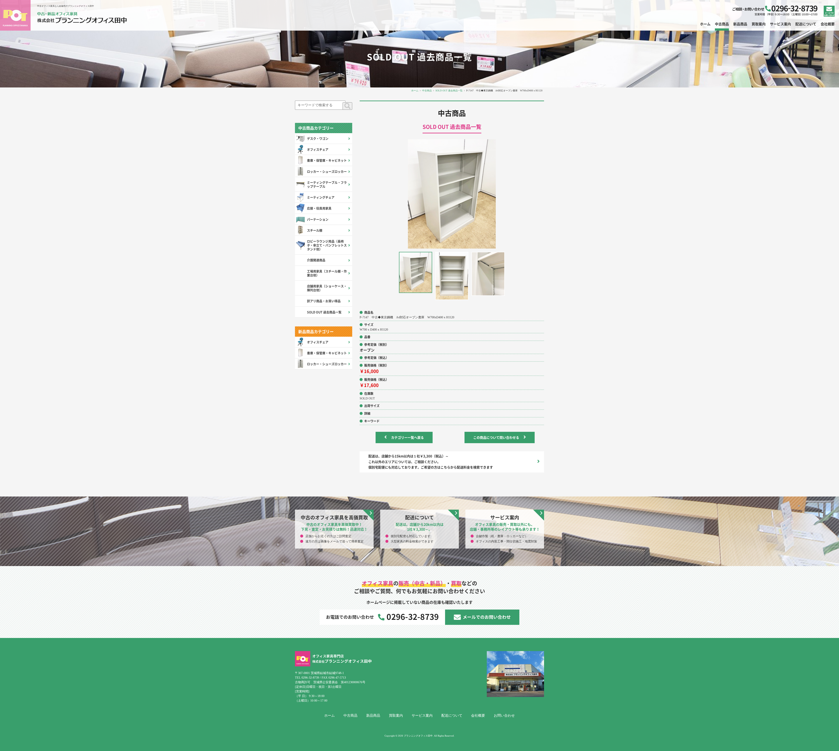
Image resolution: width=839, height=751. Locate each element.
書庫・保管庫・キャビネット (327, 160)
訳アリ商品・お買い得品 (324, 301)
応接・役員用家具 (319, 208)
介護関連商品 (316, 260)
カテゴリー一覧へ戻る (407, 437)
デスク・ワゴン (317, 138)
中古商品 (427, 90)
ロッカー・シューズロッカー (327, 171)
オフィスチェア (317, 149)
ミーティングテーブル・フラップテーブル (327, 184)
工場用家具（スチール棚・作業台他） (327, 273)
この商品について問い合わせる (496, 437)
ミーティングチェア (321, 197)
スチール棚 (314, 230)
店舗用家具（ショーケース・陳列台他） (327, 288)
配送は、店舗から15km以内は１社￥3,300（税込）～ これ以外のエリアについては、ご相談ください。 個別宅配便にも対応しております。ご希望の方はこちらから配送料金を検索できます (430, 462)
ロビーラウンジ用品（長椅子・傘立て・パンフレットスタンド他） (327, 245)
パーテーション (317, 219)
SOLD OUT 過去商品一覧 (449, 90)
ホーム (414, 90)
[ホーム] (82, 18)
